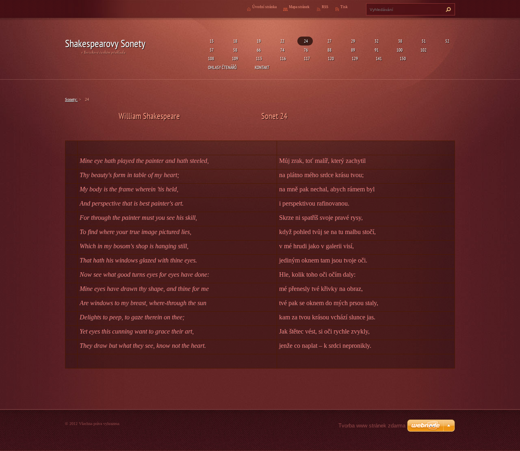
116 (283, 58)
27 (329, 41)
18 (234, 41)
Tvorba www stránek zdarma (371, 426)
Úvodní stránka (264, 7)
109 (235, 58)
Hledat (447, 9)
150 (403, 58)
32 (376, 41)
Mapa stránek (299, 7)
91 (376, 50)
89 (352, 50)
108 (211, 58)
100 (399, 50)
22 (281, 41)
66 (258, 50)
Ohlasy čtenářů (222, 67)
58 (234, 50)
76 (305, 50)
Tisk (344, 7)
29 (352, 41)
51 (423, 41)
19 (258, 41)
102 (423, 50)
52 (446, 41)
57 (211, 50)
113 (259, 58)
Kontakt (262, 67)
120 (331, 58)
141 (379, 58)
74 (281, 50)
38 (399, 41)
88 (329, 50)
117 (307, 58)
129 (355, 58)
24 (305, 41)
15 (211, 41)
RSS (325, 7)
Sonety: (71, 99)
